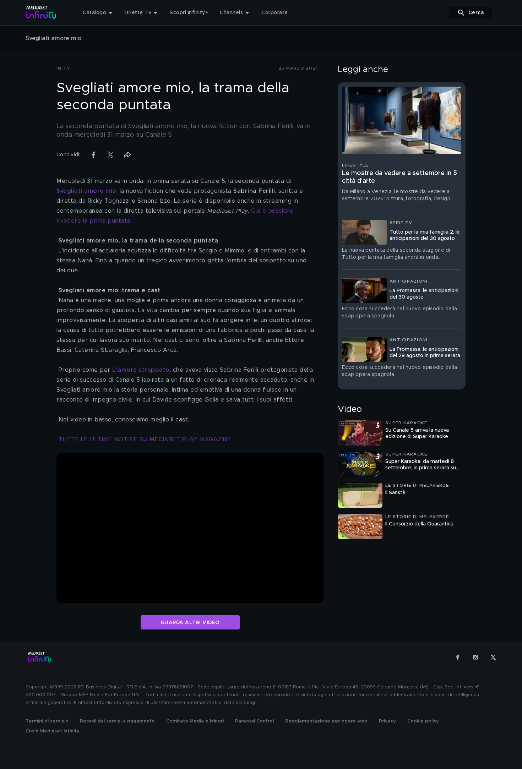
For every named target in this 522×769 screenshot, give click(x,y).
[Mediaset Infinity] (41, 12)
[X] (493, 657)
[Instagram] (475, 657)
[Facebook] (458, 657)
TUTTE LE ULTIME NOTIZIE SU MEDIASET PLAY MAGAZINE (145, 439)
